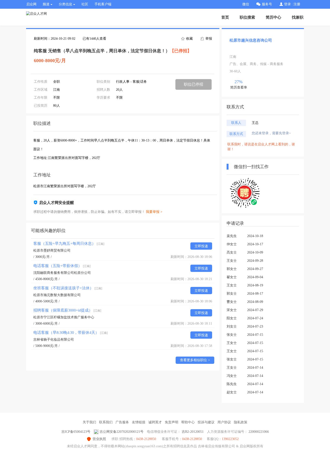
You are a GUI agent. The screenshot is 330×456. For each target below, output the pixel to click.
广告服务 (122, 422)
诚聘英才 (155, 422)
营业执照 (99, 439)
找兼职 (297, 17)
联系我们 (106, 422)
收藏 (189, 38)
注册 (297, 4)
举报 (208, 38)
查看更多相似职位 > (195, 360)
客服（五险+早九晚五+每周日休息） (68, 243)
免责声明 (171, 422)
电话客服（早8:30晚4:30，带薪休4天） (70, 332)
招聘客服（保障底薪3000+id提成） (67, 310)
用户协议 (224, 422)
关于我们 (89, 422)
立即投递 (201, 246)
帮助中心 (188, 422)
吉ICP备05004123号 (75, 432)
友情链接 (138, 422)
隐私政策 (240, 422)
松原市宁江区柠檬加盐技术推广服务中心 (63, 317)
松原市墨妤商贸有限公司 (52, 250)
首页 (225, 17)
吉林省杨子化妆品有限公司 (53, 339)
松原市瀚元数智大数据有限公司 (57, 295)
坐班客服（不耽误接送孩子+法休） (67, 288)
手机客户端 (102, 4)
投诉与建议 (206, 422)
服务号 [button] (267, 4)
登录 (287, 4)
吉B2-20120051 (193, 432)
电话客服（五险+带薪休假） (62, 266)
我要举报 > (154, 212)
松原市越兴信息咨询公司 (251, 40)
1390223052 (230, 439)
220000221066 (259, 432)
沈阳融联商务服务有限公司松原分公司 (62, 273)
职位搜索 (247, 17)
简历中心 (273, 17)
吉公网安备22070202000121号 (121, 432)
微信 (245, 4)
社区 (84, 4)
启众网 (31, 4)
